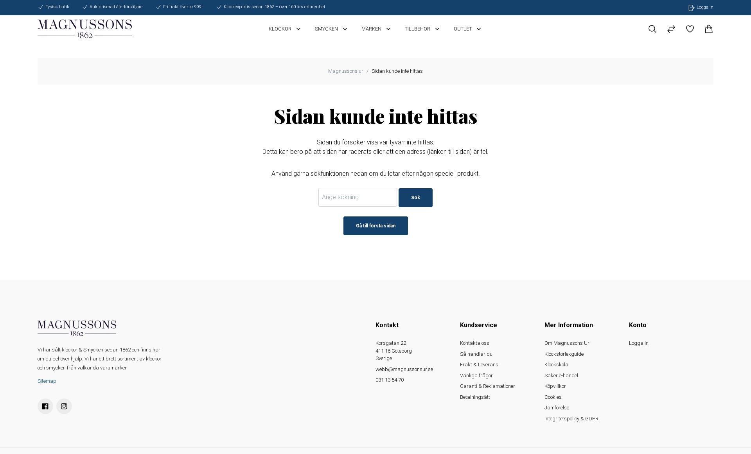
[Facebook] (45, 406)
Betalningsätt (475, 397)
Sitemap (47, 381)
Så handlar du (476, 354)
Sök (415, 197)
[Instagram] (64, 406)
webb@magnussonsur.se (404, 369)
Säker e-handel (561, 375)
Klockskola (556, 365)
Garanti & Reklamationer (487, 386)
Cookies (553, 397)
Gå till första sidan (375, 226)
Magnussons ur (345, 71)
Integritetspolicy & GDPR (571, 419)
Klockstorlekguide (564, 354)
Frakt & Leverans (479, 365)
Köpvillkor (555, 386)
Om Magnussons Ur (566, 343)
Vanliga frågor (476, 375)
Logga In (639, 343)
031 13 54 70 (390, 380)
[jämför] (671, 29)
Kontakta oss (474, 343)
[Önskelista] (690, 29)
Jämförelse (556, 408)
